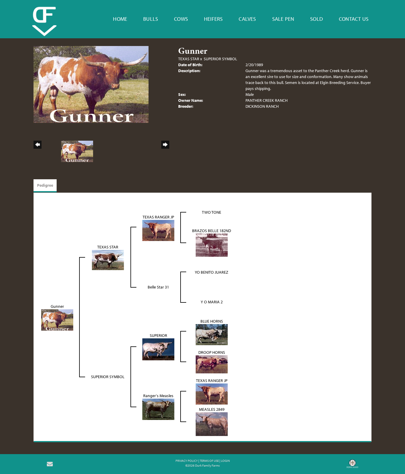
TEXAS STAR (188, 58)
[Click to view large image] (91, 84)
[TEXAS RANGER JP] (158, 229)
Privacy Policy (187, 461)
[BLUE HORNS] (212, 334)
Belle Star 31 (158, 287)
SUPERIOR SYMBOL (220, 58)
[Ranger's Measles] (158, 408)
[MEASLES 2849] (212, 423)
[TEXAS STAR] (108, 259)
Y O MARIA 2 (212, 302)
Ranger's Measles (158, 395)
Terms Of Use (209, 461)
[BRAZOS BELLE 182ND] (212, 244)
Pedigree (45, 185)
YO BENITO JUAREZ (211, 272)
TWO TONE (211, 212)
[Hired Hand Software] (352, 466)
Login (225, 461)
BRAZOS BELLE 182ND (211, 230)
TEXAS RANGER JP (158, 217)
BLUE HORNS (211, 321)
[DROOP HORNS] (212, 363)
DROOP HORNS (211, 352)
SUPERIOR (158, 335)
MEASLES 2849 (211, 409)
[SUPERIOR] (158, 348)
